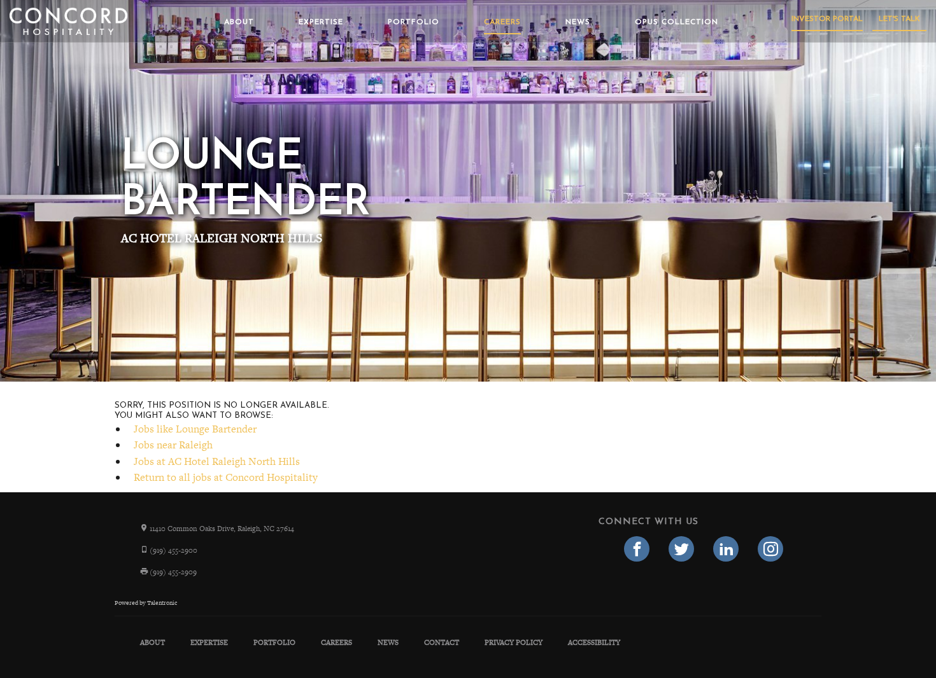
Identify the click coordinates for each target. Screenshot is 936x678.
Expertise (321, 22)
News (577, 22)
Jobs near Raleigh (173, 445)
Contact (441, 642)
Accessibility (594, 642)
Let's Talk (899, 19)
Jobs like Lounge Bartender (195, 429)
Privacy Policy (513, 642)
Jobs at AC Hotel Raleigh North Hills (217, 461)
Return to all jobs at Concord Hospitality (226, 477)
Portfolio (413, 22)
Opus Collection (676, 22)
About (239, 22)
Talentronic (162, 602)
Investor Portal (827, 19)
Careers (502, 22)
